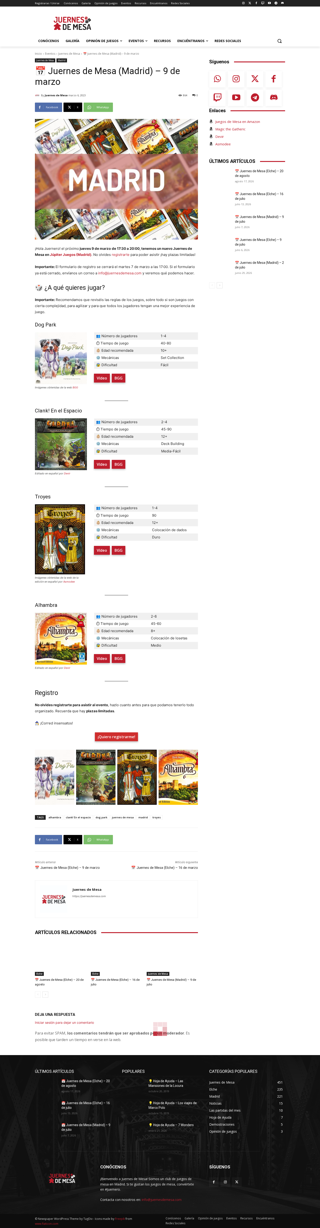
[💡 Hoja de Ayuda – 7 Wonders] (133, 1131)
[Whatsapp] (217, 79)
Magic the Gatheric (230, 129)
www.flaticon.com (46, 1224)
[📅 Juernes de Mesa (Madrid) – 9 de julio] (172, 958)
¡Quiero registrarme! (116, 736)
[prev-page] (38, 995)
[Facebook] (256, 3)
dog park (101, 817)
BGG (75, 387)
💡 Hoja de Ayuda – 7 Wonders (171, 1125)
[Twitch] (263, 3)
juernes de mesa (123, 817)
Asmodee (69, 581)
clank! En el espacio (78, 817)
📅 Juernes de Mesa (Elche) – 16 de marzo (164, 868)
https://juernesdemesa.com (89, 896)
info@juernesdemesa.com (119, 273)
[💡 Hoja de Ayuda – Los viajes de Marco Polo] (133, 1109)
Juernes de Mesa (69, 54)
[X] (236, 1182)
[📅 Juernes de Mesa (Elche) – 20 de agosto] (60, 958)
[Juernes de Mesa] (38, 95)
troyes (157, 817)
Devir (67, 473)
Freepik (120, 1219)
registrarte (121, 254)
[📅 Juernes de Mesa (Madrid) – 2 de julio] (220, 268)
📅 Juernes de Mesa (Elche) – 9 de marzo (67, 868)
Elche (39, 973)
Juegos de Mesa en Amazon (237, 121)
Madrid (62, 60)
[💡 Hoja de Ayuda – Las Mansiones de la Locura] (133, 1087)
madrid (143, 817)
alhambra (54, 817)
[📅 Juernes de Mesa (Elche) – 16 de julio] (116, 958)
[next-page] (45, 995)
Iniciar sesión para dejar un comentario (64, 1022)
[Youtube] (269, 3)
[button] (279, 41)
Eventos (50, 54)
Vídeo (102, 378)
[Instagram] (243, 3)
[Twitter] (250, 3)
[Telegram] (276, 3)
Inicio (38, 54)
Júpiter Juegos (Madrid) (70, 254)
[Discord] (282, 3)
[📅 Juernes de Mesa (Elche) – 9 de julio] (220, 246)
